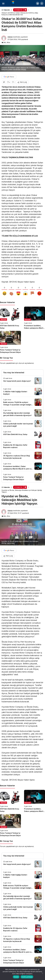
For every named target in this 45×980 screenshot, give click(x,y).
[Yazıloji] (13, 3)
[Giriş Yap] (41, 3)
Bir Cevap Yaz (6, 358)
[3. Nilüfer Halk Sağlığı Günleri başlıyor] (22, 391)
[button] (37, 3)
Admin (10, 37)
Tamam (16, 977)
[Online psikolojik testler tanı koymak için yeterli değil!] (22, 423)
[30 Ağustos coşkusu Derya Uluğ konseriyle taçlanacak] (22, 455)
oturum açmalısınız (26, 363)
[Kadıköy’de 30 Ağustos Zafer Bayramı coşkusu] (22, 445)
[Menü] (3, 3)
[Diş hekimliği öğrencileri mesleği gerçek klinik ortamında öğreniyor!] (22, 413)
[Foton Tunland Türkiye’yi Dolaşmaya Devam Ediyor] (10, 342)
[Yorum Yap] (4, 82)
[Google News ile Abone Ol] (9, 77)
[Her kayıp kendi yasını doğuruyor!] (22, 381)
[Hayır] (42, 973)
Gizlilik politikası (27, 977)
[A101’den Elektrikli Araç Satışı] (10, 318)
